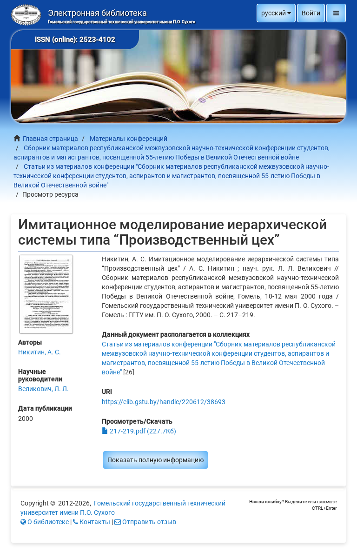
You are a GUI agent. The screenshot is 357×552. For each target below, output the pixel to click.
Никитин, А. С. (39, 352)
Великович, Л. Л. (43, 388)
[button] (276, 13)
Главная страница (50, 138)
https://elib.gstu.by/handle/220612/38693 (163, 402)
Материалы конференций (128, 138)
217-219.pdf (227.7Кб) (142, 431)
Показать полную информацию (155, 460)
